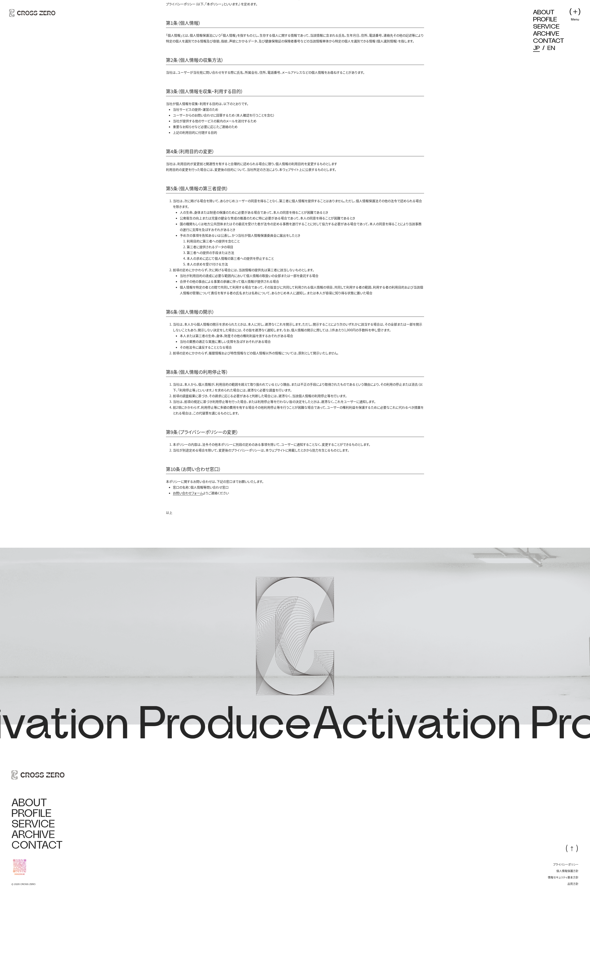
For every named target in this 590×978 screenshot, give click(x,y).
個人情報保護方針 (567, 915)
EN (551, 48)
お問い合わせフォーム (188, 537)
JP (536, 48)
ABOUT (544, 12)
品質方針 (572, 928)
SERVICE (546, 26)
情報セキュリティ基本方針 (563, 922)
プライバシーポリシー (565, 909)
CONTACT (548, 41)
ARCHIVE (546, 34)
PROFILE (545, 19)
